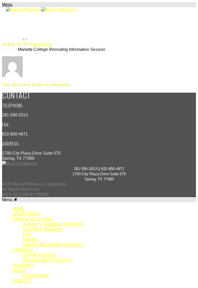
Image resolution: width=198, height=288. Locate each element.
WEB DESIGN (15, 194)
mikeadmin (42, 44)
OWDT (42, 194)
